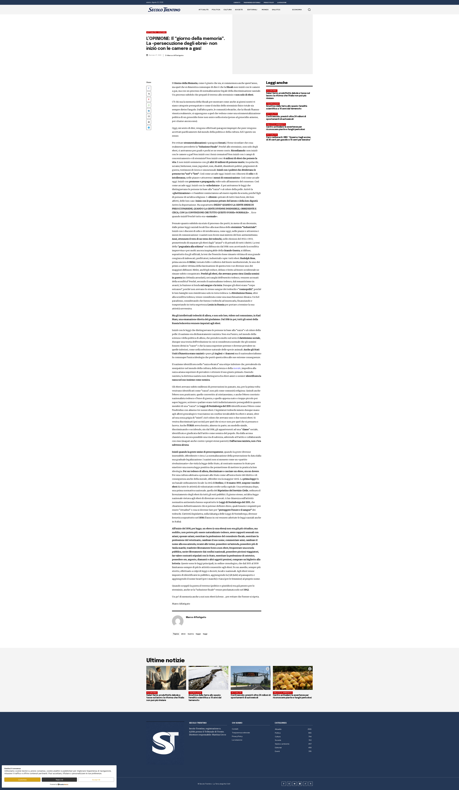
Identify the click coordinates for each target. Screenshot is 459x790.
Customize (22, 780)
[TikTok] (305, 784)
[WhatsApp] (148, 105)
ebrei (183, 634)
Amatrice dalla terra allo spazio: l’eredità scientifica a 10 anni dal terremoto (205, 697)
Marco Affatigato (175, 55)
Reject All (59, 780)
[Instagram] (289, 784)
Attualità (151, 32)
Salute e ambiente (276, 124)
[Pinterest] (148, 99)
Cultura (162, 32)
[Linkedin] (148, 110)
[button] (309, 9)
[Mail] (294, 784)
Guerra (191, 634)
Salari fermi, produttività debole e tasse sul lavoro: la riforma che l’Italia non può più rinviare (288, 95)
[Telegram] (148, 127)
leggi (205, 634)
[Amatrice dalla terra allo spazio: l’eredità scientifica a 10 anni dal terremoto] (208, 678)
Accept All (96, 780)
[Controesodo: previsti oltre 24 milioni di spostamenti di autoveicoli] (250, 678)
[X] (148, 93)
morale (237, 368)
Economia (271, 91)
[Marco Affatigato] (177, 621)
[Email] (148, 116)
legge (198, 634)
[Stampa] (148, 122)
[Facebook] (148, 88)
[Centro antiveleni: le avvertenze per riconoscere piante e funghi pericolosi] (293, 678)
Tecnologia (273, 104)
